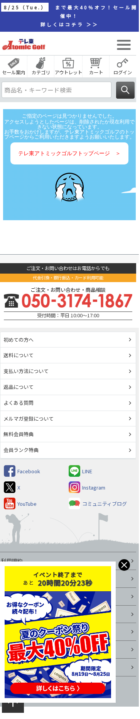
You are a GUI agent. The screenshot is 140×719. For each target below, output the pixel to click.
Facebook (28, 471)
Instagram (93, 487)
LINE (87, 471)
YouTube (27, 503)
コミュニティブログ (104, 503)
